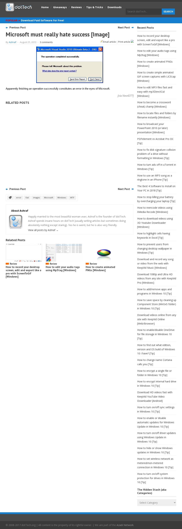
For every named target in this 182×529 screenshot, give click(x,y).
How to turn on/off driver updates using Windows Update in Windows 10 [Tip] (156, 437)
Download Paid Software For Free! (42, 20)
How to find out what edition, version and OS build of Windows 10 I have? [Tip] (156, 349)
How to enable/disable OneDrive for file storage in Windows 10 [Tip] (156, 334)
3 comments (46, 42)
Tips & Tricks (94, 7)
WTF (72, 197)
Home (45, 7)
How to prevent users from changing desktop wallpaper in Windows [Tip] (154, 248)
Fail (27, 197)
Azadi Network (125, 525)
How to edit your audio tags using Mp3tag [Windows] (63, 268)
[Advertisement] (70, 144)
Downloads (115, 7)
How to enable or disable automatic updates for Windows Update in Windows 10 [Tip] (155, 422)
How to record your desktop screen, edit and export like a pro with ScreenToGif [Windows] (23, 271)
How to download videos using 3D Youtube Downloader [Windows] (155, 223)
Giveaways (60, 7)
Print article (124, 41)
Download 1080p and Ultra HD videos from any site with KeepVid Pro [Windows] (156, 278)
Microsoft (48, 197)
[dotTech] (19, 9)
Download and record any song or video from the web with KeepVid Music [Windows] (155, 263)
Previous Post (17, 27)
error (18, 197)
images (36, 197)
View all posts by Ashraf (43, 230)
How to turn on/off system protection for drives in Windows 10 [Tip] (156, 478)
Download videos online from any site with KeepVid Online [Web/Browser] (156, 319)
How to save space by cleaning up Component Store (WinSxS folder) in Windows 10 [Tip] (156, 304)
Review (13, 263)
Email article (109, 41)
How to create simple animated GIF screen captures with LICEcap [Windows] (156, 77)
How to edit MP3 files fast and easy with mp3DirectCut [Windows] (154, 92)
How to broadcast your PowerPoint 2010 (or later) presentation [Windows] (152, 128)
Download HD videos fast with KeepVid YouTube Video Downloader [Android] (154, 396)
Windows (61, 197)
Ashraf (12, 42)
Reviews (76, 7)
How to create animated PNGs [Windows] (100, 268)
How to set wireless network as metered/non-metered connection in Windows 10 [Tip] (155, 463)
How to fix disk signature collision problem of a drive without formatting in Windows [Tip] (156, 154)
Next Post (124, 27)
